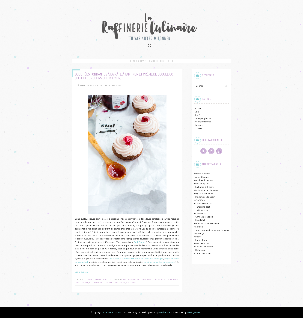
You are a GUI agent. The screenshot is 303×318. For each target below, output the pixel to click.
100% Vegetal (201, 210)
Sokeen (199, 226)
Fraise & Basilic (202, 173)
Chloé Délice (201, 213)
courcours (146, 279)
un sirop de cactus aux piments (159, 261)
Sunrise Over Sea (203, 203)
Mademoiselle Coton (205, 196)
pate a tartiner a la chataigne (112, 283)
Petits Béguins (202, 183)
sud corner (131, 283)
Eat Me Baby (201, 240)
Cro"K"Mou (200, 200)
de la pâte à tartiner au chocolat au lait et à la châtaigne (136, 258)
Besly (198, 236)
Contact (198, 128)
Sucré (109, 279)
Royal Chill (200, 220)
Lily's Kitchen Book (204, 193)
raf (119, 86)
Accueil (198, 108)
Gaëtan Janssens (194, 312)
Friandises (101, 279)
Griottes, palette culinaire (207, 223)
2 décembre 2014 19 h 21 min (87, 86)
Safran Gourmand (204, 246)
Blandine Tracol (165, 312)
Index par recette (203, 121)
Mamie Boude (202, 243)
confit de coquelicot (130, 279)
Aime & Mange (202, 177)
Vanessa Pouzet (203, 253)
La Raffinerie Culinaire (112, 312)
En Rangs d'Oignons (204, 186)
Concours (91, 279)
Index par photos (203, 118)
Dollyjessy (200, 249)
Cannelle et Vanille (204, 216)
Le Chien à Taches (204, 180)
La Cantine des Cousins (206, 190)
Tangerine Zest (202, 206)
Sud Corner (139, 242)
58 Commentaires (107, 86)
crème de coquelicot (161, 279)
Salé (197, 111)
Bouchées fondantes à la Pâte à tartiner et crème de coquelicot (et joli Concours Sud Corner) (125, 76)
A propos (199, 125)
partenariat (94, 283)
